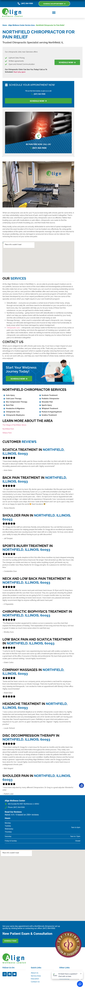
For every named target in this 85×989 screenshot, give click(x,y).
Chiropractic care (13, 328)
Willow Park (7, 433)
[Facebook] (9, 974)
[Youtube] (14, 974)
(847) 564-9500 (20, 72)
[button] (53, 12)
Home (4, 25)
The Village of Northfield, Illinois (14, 425)
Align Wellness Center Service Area (21, 25)
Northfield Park (8, 429)
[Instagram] (4, 974)
